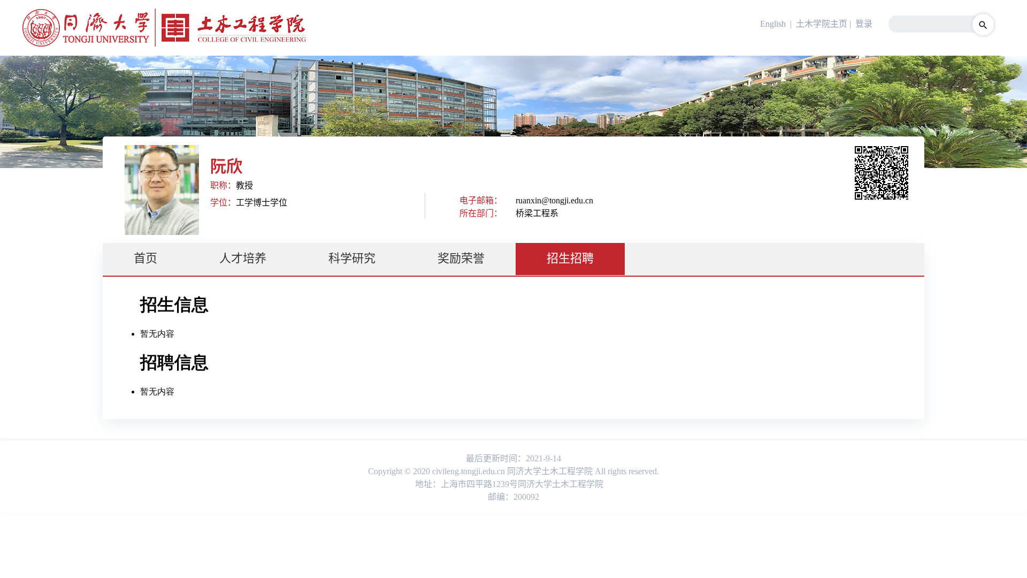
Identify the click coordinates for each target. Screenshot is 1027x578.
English (773, 23)
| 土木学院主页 (817, 23)
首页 (145, 258)
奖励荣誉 (461, 258)
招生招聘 (570, 258)
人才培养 (242, 258)
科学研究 (351, 258)
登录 (863, 23)
